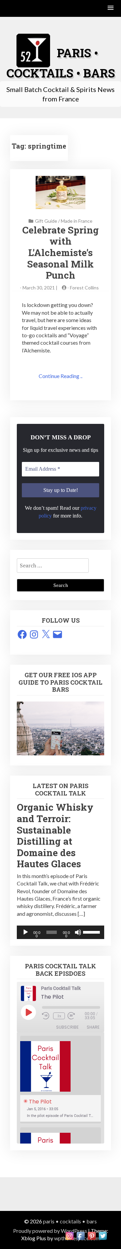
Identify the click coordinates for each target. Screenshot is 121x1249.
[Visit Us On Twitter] (102, 1235)
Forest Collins (84, 287)
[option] (60, 1080)
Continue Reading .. (60, 376)
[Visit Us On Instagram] (69, 1235)
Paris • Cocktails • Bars (70, 1221)
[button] (111, 8)
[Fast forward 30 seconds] (76, 1016)
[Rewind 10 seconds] (46, 1016)
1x (59, 1015)
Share (93, 1027)
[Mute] (78, 932)
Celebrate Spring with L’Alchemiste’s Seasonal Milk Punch (60, 252)
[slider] (92, 932)
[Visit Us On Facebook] (80, 1235)
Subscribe (67, 1027)
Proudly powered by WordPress (50, 1230)
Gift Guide (46, 221)
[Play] (25, 932)
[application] (60, 932)
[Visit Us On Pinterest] (91, 1235)
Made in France (76, 221)
